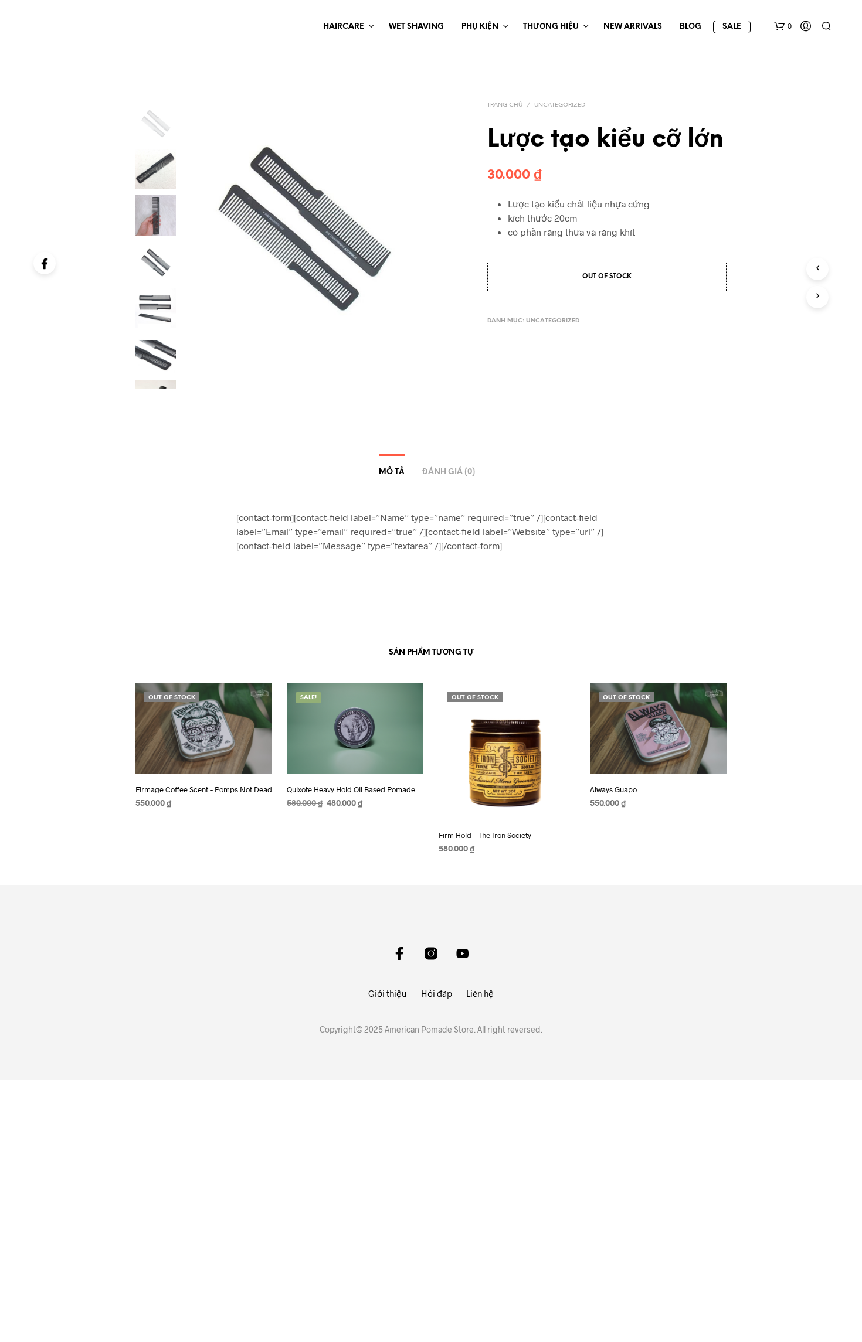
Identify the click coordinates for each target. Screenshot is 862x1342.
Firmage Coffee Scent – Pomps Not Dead (203, 790)
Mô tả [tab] (392, 472)
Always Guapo (613, 790)
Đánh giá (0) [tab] (448, 472)
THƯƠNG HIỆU (551, 26)
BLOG (690, 26)
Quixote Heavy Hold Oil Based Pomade (351, 790)
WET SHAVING (416, 26)
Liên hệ (480, 993)
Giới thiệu (387, 993)
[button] (783, 26)
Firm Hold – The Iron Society (485, 835)
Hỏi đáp (436, 993)
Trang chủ (504, 105)
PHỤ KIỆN (479, 26)
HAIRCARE (343, 26)
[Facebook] (44, 263)
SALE (731, 26)
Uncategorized (559, 105)
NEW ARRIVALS (632, 26)
